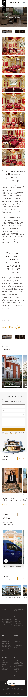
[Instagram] (9, 693)
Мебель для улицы (18, 639)
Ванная (16, 647)
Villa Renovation (17, 621)
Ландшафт (4, 657)
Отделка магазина (6, 643)
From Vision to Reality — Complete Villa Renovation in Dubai (12, 567)
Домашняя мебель (18, 637)
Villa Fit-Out (4, 637)
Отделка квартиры (6, 639)
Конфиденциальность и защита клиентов (7, 622)
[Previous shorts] (19, 514)
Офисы (15, 643)
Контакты (4, 616)
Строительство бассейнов (5, 669)
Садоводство (5, 662)
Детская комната (18, 645)
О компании (4, 609)
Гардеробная (17, 641)
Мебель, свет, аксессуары (17, 669)
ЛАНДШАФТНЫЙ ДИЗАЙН (5, 660)
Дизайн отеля (17, 616)
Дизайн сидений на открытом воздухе (6, 651)
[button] (18, 349)
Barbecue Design (5, 648)
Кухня (15, 651)
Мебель (16, 635)
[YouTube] (6, 693)
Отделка (4, 635)
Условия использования (7, 624)
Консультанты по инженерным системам (7, 646)
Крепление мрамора (6, 652)
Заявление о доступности (5, 630)
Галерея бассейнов (6, 674)
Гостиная (16, 649)
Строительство (5, 611)
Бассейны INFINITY (6, 671)
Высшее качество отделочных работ (18, 663)
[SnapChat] (15, 693)
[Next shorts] (22, 514)
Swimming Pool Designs (7, 666)
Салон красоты (17, 623)
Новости (4, 613)
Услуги (15, 657)
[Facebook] (12, 693)
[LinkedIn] (18, 693)
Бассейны (4, 664)
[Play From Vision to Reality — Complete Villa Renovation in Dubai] (12, 547)
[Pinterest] (20, 693)
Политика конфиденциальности (9, 433)
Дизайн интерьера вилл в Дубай (18, 660)
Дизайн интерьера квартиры (18, 613)
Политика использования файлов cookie (7, 627)
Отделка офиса (5, 641)
